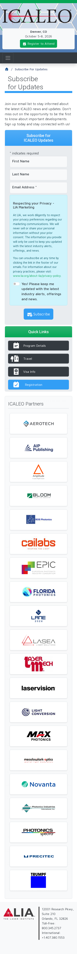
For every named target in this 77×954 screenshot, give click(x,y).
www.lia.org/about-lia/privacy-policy (37, 275)
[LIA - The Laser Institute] (2, 922)
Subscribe (41, 314)
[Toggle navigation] (7, 57)
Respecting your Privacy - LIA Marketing (33, 205)
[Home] (38, 10)
